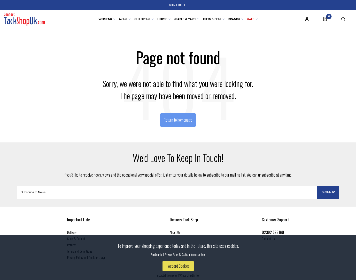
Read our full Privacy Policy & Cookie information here (178, 254)
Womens (105, 19)
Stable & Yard (185, 19)
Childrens (142, 19)
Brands (234, 19)
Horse (162, 19)
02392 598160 (273, 232)
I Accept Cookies (178, 266)
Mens (123, 19)
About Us (175, 232)
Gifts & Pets (212, 19)
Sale (250, 19)
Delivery (72, 232)
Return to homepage (178, 120)
